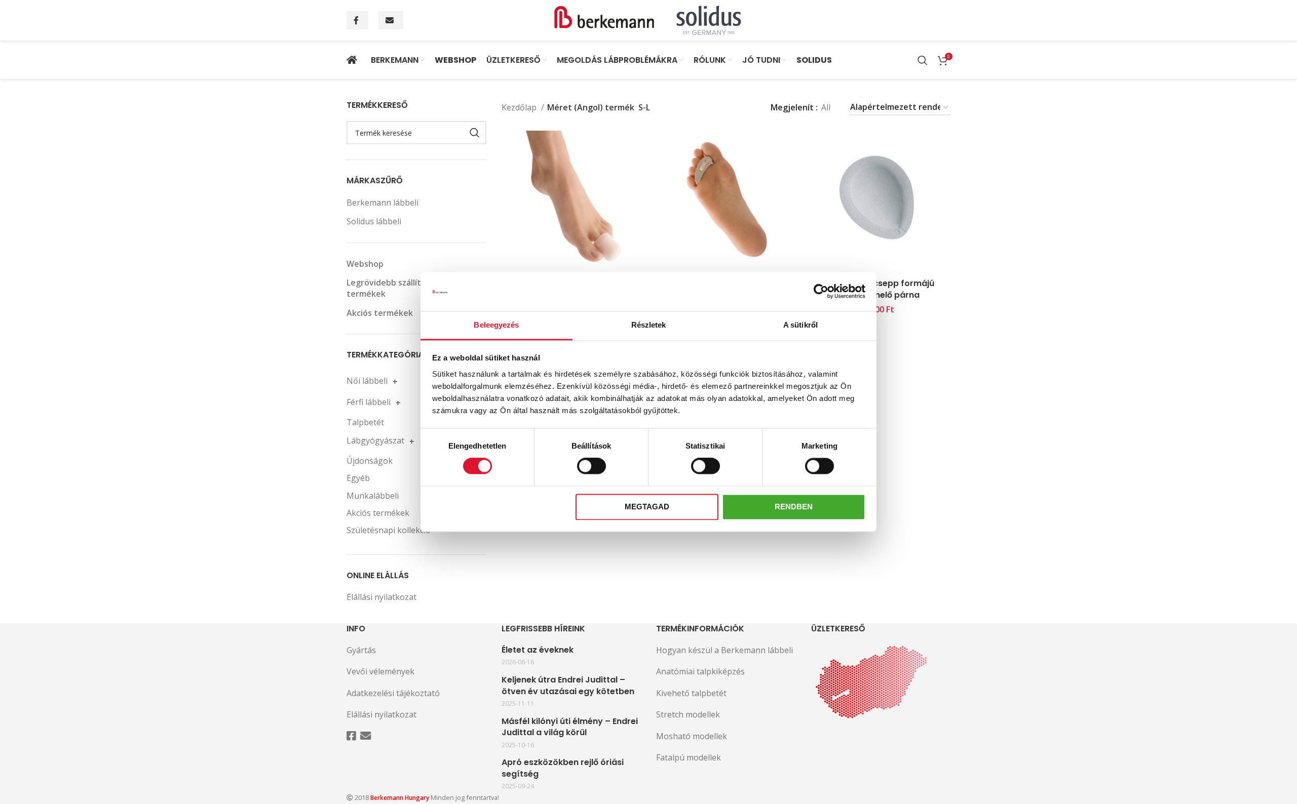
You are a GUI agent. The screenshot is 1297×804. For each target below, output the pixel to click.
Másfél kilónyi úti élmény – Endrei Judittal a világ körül (570, 727)
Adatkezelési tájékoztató (393, 693)
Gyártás (361, 650)
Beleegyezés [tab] (496, 324)
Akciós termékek (380, 312)
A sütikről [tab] (800, 324)
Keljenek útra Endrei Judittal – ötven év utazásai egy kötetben (568, 685)
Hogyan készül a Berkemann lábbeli (724, 650)
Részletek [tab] (648, 324)
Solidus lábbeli (374, 221)
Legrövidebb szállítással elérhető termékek (412, 288)
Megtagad (647, 506)
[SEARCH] (474, 132)
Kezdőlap (520, 107)
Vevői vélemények (380, 671)
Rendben (794, 506)
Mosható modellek (691, 736)
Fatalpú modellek (688, 757)
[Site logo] (648, 19)
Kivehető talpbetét (691, 693)
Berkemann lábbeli (382, 202)
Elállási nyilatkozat (381, 596)
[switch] (591, 466)
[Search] (922, 60)
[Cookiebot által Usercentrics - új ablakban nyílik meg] (821, 291)
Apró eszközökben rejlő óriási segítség (563, 768)
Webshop (365, 263)
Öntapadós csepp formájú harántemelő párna (878, 288)
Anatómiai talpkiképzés (700, 671)
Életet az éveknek (538, 650)
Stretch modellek (688, 714)
